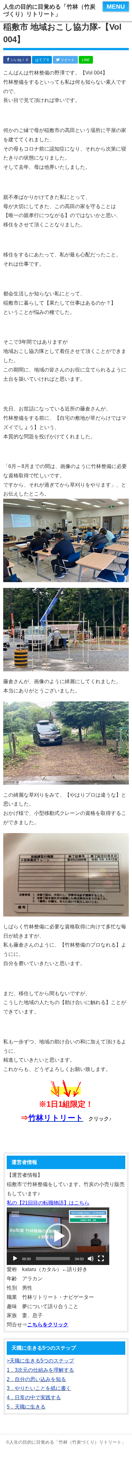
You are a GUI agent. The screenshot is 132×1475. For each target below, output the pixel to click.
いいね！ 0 (19, 60)
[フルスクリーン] (101, 1258)
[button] (58, 1236)
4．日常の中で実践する (34, 1397)
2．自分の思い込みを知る (36, 1379)
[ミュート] (90, 1258)
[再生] (15, 1258)
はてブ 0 (42, 60)
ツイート (67, 60)
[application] (58, 1236)
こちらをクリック (47, 1324)
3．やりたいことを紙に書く (39, 1388)
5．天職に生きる (26, 1406)
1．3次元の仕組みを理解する (40, 1370)
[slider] (53, 1258)
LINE (86, 60)
